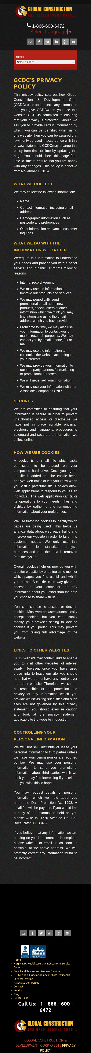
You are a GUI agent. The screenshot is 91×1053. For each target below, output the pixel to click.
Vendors (18, 990)
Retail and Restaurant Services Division (37, 971)
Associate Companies (26, 982)
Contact (18, 986)
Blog (16, 994)
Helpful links (21, 998)
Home (17, 959)
